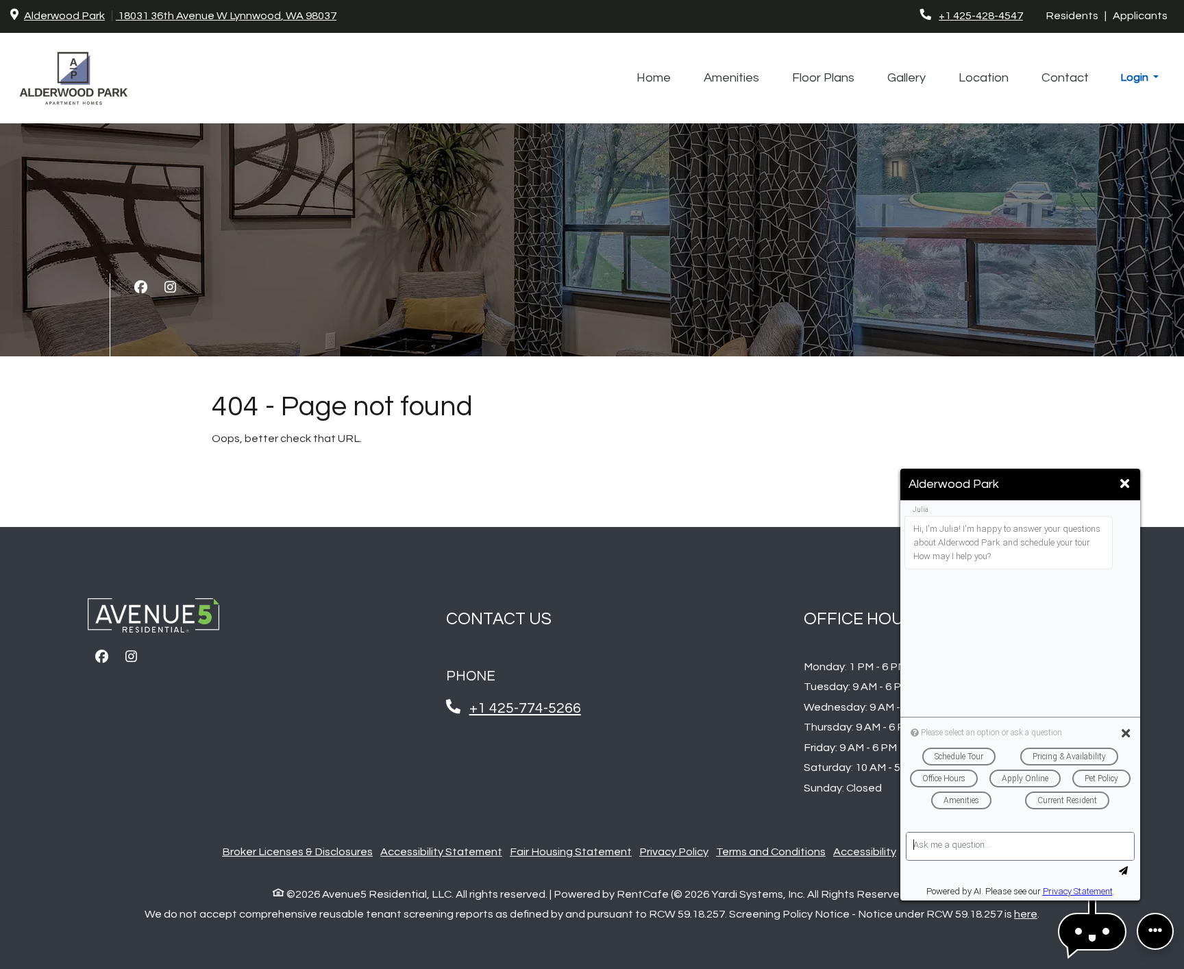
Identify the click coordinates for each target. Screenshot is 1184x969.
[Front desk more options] (1155, 931)
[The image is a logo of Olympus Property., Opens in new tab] (153, 620)
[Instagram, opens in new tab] (170, 288)
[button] (1139, 78)
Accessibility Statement (441, 851)
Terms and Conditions (771, 851)
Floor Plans (823, 77)
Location (984, 77)
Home (654, 77)
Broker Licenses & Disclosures (297, 851)
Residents (1075, 15)
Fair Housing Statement (571, 851)
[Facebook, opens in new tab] (140, 288)
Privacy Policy (673, 851)
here (1025, 914)
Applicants (1143, 15)
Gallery (906, 77)
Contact (1065, 77)
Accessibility (864, 851)
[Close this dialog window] (1124, 484)
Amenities (731, 77)
